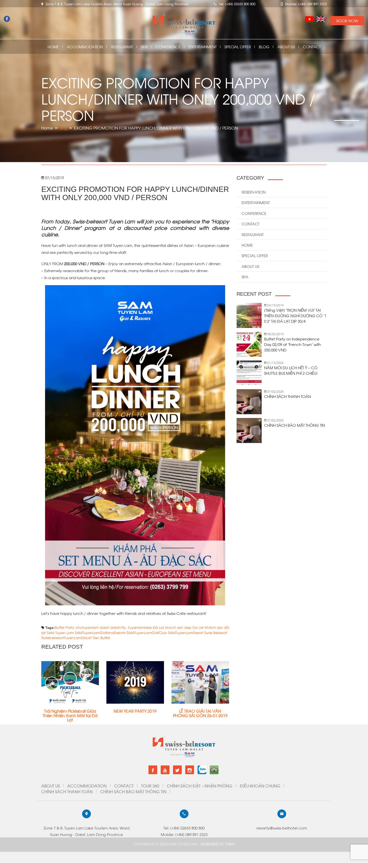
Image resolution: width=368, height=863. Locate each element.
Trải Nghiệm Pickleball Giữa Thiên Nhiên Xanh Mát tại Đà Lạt (70, 715)
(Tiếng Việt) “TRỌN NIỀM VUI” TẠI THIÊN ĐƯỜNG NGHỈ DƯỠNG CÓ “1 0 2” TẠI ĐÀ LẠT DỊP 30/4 (295, 315)
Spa (144, 46)
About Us (286, 46)
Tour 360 (150, 785)
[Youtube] (165, 769)
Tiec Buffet (101, 637)
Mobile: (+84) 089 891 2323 (184, 834)
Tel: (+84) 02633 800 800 (184, 827)
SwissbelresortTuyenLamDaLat (66, 637)
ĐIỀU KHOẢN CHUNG (260, 785)
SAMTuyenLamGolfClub (147, 632)
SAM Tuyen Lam (60, 632)
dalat (104, 627)
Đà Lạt (158, 627)
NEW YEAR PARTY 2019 (135, 711)
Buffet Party (64, 627)
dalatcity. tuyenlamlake (131, 627)
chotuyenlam (87, 627)
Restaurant (122, 46)
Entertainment (203, 46)
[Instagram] (189, 769)
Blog (264, 46)
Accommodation (85, 46)
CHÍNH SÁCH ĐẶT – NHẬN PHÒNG (199, 785)
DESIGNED (210, 843)
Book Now (347, 20)
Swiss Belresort (215, 632)
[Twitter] (177, 769)
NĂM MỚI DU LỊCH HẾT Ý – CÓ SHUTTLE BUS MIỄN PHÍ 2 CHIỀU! (290, 370)
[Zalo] (202, 767)
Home (53, 46)
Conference (168, 46)
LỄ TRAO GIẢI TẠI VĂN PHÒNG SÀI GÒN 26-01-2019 (200, 713)
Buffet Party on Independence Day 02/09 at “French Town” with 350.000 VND (292, 344)
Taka (230, 843)
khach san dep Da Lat (184, 627)
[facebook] (152, 769)
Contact (312, 46)
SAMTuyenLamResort (185, 632)
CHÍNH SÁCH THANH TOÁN (287, 396)
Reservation (254, 192)
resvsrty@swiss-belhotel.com (281, 827)
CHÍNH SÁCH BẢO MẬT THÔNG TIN (294, 425)
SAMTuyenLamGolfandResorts (100, 632)
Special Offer (238, 46)
